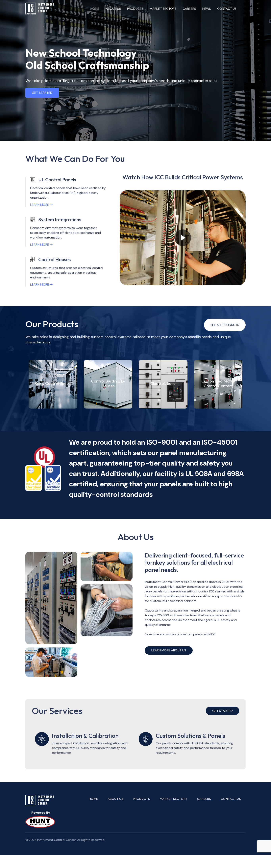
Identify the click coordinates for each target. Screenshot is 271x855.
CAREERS (189, 9)
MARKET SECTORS (163, 9)
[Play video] (183, 237)
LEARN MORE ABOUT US (168, 650)
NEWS (206, 9)
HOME (94, 9)
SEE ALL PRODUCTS (224, 325)
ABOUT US (113, 9)
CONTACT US (226, 9)
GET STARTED (42, 93)
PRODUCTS (135, 9)
